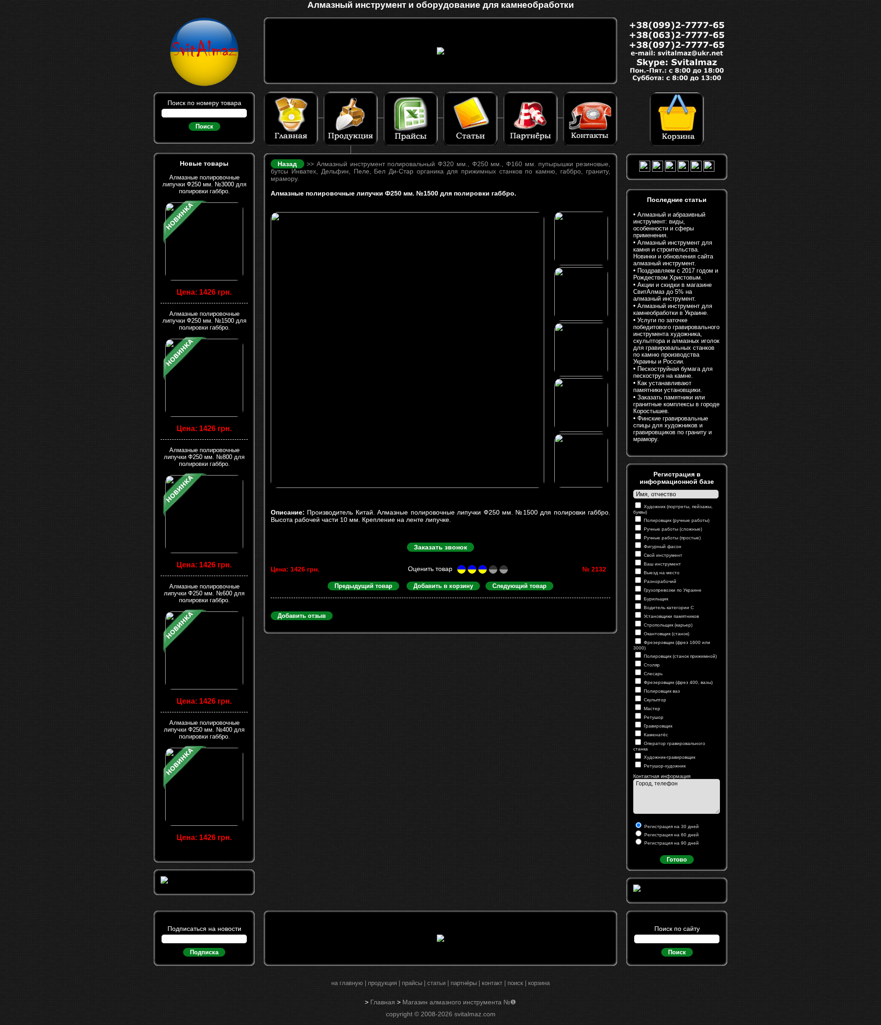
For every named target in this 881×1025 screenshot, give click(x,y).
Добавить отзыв (302, 615)
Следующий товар (519, 586)
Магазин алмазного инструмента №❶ (459, 1002)
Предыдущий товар (363, 586)
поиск (515, 983)
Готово (677, 859)
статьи (436, 983)
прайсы (412, 983)
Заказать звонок (440, 547)
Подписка (204, 952)
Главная (382, 1002)
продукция (382, 983)
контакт (492, 983)
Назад (289, 164)
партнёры (464, 983)
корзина (539, 983)
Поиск (204, 126)
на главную (347, 983)
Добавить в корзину (443, 586)
